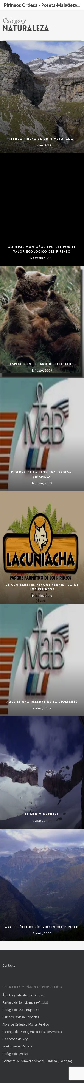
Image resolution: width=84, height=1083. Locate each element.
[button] (77, 5)
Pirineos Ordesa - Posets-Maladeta (40, 5)
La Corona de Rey (15, 1039)
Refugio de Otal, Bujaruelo (21, 1010)
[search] (69, 5)
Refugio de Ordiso (15, 1054)
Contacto (9, 965)
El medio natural (42, 814)
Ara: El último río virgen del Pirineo (42, 927)
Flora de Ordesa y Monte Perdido (26, 1024)
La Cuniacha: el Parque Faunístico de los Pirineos (42, 587)
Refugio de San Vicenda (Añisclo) (25, 1002)
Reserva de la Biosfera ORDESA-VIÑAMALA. (42, 474)
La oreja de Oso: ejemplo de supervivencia (32, 1032)
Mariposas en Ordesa (18, 1046)
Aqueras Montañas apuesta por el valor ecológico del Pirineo (42, 249)
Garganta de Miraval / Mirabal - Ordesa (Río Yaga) (37, 1061)
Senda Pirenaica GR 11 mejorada (42, 139)
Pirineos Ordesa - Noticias (21, 1017)
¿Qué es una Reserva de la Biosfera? (42, 702)
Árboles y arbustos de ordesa (23, 995)
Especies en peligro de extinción (42, 364)
